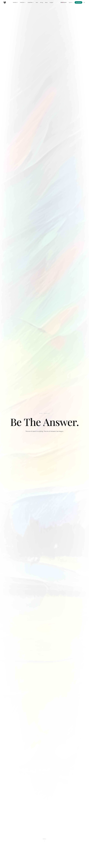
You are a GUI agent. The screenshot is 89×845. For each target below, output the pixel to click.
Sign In (70, 2)
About (46, 2)
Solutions (15, 2)
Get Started (78, 2)
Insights (51, 2)
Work (37, 2)
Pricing (41, 2)
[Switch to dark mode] (84, 2)
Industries (22, 2)
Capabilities (30, 2)
